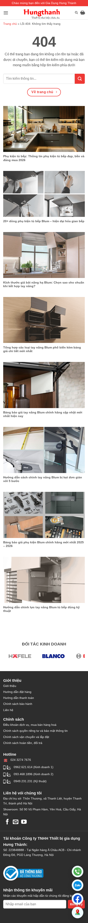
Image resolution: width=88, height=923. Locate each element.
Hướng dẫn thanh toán (18, 698)
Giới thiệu (9, 686)
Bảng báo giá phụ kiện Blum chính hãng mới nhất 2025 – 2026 (43, 544)
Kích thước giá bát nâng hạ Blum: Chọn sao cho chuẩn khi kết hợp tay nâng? (43, 284)
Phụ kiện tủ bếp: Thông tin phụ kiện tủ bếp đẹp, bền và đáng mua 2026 (43, 158)
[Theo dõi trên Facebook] (7, 822)
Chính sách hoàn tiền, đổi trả (22, 743)
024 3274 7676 (20, 759)
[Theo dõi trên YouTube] (24, 822)
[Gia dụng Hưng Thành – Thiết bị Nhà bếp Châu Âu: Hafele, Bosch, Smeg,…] (42, 14)
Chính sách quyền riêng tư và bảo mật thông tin (35, 730)
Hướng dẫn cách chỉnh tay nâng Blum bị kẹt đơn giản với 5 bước (42, 479)
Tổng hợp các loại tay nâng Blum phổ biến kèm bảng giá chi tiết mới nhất (42, 349)
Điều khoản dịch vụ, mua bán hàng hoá (29, 724)
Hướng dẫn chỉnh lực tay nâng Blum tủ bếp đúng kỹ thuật (41, 609)
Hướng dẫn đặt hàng (17, 692)
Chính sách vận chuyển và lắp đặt (26, 737)
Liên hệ (8, 710)
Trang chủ (10, 23)
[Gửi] (80, 79)
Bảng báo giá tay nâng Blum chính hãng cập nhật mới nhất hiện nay (42, 414)
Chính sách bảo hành (17, 703)
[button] (77, 885)
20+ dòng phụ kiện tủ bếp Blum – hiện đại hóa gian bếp (43, 221)
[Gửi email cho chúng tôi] (15, 822)
